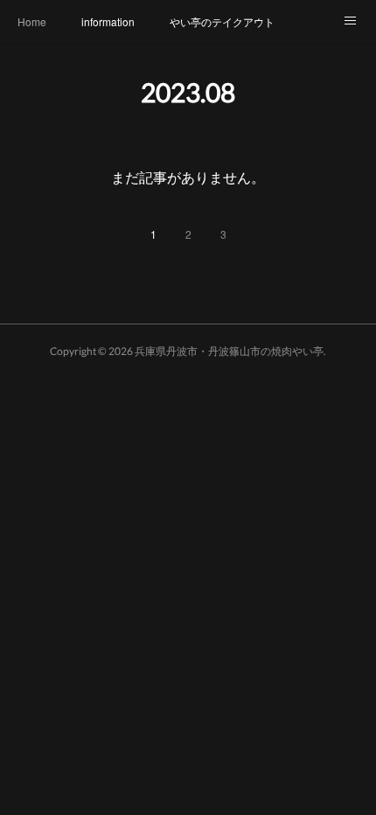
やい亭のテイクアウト (222, 21)
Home (31, 21)
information (108, 21)
